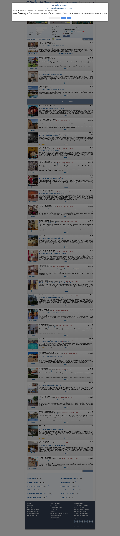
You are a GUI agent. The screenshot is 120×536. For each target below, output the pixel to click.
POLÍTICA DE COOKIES (95, 14)
